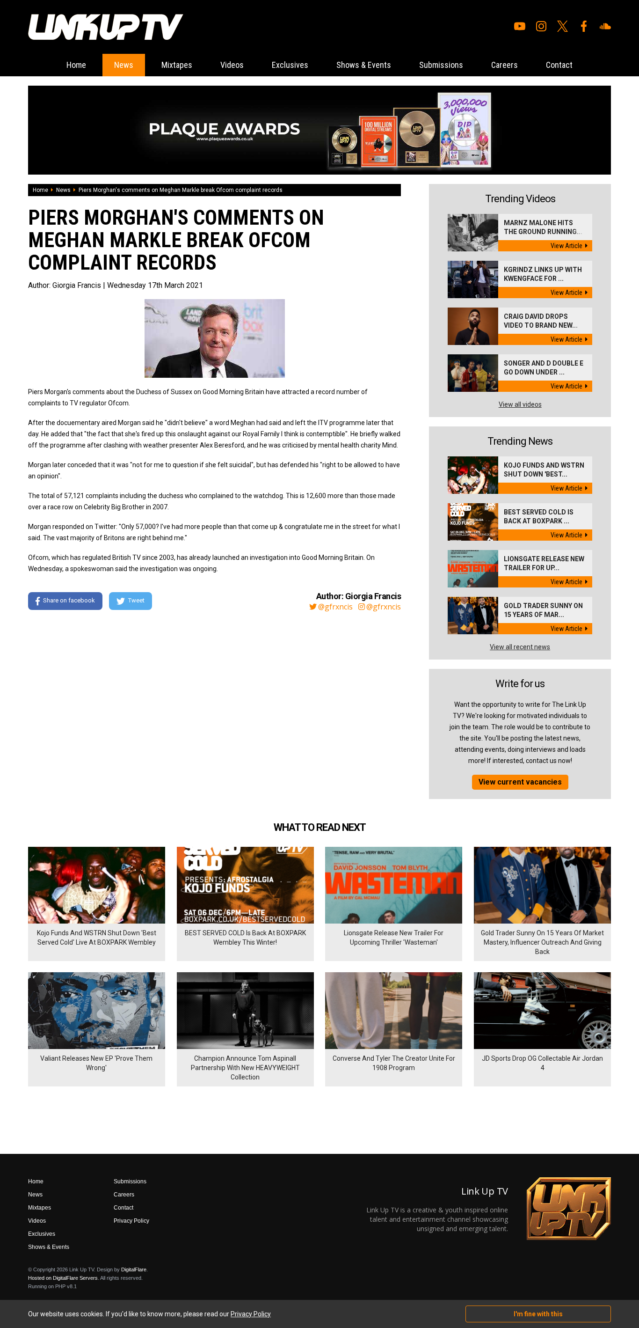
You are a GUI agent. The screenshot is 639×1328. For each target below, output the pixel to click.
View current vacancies (520, 782)
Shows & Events (363, 65)
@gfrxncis (335, 606)
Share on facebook (69, 600)
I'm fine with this (538, 1314)
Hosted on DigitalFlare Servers (63, 1278)
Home (76, 65)
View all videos (520, 404)
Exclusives (290, 65)
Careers (504, 65)
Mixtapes (176, 65)
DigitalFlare (133, 1269)
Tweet (136, 600)
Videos (232, 65)
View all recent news (520, 647)
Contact (559, 65)
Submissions (441, 65)
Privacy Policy (131, 1221)
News (123, 65)
